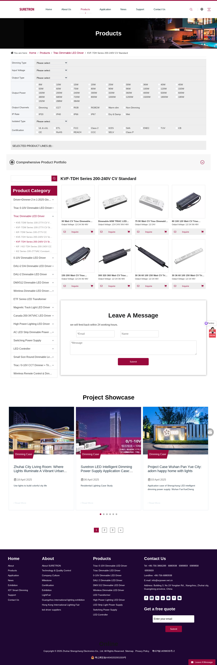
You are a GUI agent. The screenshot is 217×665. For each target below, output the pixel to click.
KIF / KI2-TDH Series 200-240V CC (33, 246)
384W (77, 101)
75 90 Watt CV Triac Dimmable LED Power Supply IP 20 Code (151, 221)
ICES (111, 128)
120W (164, 89)
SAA (128, 128)
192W (42, 101)
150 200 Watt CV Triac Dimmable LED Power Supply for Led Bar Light (77, 275)
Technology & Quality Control (56, 570)
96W (128, 89)
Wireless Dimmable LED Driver (108, 590)
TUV (163, 128)
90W (110, 89)
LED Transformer (101, 595)
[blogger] (179, 598)
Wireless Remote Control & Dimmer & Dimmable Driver (35, 373)
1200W (129, 97)
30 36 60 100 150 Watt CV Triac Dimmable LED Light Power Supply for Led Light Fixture (151, 275)
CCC (93, 132)
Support (140, 9)
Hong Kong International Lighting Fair (61, 605)
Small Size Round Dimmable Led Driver (35, 357)
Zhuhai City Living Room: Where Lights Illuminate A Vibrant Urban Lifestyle (39, 471)
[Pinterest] (174, 598)
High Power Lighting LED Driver (32, 324)
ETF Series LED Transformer (30, 299)
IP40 (58, 114)
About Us (66, 9)
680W (59, 97)
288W (59, 101)
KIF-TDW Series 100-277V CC (31, 232)
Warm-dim (113, 107)
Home (49, 9)
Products (85, 9)
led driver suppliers (51, 609)
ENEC (146, 128)
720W (77, 97)
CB (179, 128)
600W (181, 93)
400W (146, 93)
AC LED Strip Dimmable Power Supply (35, 332)
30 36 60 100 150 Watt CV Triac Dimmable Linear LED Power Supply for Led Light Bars (188, 275)
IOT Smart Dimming (18, 590)
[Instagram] (168, 598)
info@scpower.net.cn (162, 580)
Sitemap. (129, 651)
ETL (58, 128)
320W (111, 93)
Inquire (74, 232)
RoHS (59, 132)
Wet (128, 114)
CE (40, 132)
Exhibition (13, 585)
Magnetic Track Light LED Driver (32, 307)
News (123, 9)
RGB (76, 107)
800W (94, 97)
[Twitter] (157, 598)
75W (76, 89)
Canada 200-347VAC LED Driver (32, 315)
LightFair (46, 595)
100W (146, 89)
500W (164, 93)
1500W (146, 97)
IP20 (41, 114)
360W (129, 93)
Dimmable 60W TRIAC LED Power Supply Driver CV (112, 221)
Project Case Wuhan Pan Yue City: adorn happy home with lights (175, 469)
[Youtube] (163, 598)
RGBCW (95, 107)
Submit (133, 361)
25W (110, 84)
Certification (48, 585)
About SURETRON (51, 565)
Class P (130, 132)
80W (93, 89)
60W (58, 89)
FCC (76, 128)
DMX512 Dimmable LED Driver (31, 282)
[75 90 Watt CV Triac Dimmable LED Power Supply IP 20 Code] (151, 201)
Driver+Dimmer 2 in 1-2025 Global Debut (35, 199)
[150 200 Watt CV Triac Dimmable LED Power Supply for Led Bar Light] (78, 255)
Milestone (47, 580)
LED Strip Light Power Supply (108, 605)
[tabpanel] (41, 458)
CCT (58, 107)
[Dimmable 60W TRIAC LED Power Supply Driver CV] (114, 201)
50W (41, 89)
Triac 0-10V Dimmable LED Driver (33, 208)
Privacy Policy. (142, 651)
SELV (111, 132)
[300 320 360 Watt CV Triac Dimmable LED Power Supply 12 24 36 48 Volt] (114, 255)
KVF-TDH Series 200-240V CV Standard (36, 241)
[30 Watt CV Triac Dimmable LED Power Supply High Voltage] (78, 201)
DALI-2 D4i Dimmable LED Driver (32, 266)
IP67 (93, 114)
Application (105, 9)
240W (77, 93)
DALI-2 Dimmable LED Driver (30, 274)
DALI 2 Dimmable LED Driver (107, 580)
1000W (112, 97)
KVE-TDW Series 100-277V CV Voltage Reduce (36, 222)
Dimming (43, 107)
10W (58, 84)
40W (163, 84)
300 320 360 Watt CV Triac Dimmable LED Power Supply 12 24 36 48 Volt (113, 275)
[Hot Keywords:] (54, 178)
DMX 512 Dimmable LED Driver (109, 585)
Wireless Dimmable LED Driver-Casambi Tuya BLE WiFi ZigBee (35, 291)
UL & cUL (43, 128)
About (11, 565)
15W (76, 84)
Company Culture (51, 575)
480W (42, 97)
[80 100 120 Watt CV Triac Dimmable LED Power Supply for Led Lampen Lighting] (188, 201)
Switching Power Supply (27, 340)
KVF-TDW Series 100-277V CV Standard (36, 227)
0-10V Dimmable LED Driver (30, 257)
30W (128, 84)
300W (94, 93)
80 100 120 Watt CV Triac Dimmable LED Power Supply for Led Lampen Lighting (187, 221)
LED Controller (22, 348)
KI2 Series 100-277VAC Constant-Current (36, 251)
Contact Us (159, 9)
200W (59, 93)
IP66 (76, 114)
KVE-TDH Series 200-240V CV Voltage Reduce (36, 237)
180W (181, 97)
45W (180, 84)
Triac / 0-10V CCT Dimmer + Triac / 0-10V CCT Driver (35, 365)
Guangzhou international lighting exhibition (63, 600)
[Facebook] (146, 598)
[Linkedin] (152, 598)
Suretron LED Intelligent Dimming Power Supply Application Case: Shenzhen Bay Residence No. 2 (106, 471)
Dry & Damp (114, 114)
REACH (77, 132)
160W (42, 93)
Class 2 (94, 128)
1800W (164, 97)
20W (93, 84)
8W (40, 84)
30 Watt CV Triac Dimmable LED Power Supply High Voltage (75, 221)
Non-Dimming (133, 107)
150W (181, 89)
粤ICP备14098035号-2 (163, 651)
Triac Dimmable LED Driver (29, 216)
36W (145, 84)
